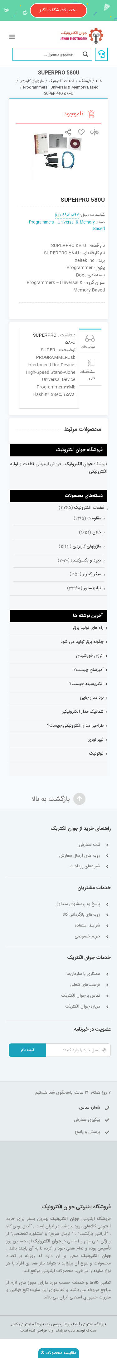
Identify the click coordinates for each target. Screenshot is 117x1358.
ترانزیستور (92, 588)
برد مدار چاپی (92, 697)
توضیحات (88, 347)
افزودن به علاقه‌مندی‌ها (81, 132)
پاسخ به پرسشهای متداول (78, 904)
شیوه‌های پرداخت (85, 866)
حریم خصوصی (87, 936)
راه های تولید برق (88, 628)
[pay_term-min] (62, 305)
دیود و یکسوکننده (86, 560)
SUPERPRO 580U (54, 339)
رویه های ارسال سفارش (79, 856)
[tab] (90, 341)
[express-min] (96, 305)
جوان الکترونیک (78, 464)
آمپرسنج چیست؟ (89, 670)
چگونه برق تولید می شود (82, 642)
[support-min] (79, 305)
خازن (96, 532)
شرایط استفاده (87, 925)
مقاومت (94, 518)
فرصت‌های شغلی (85, 985)
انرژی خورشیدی (90, 656)
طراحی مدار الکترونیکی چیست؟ (75, 726)
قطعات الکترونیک (89, 508)
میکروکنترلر (92, 574)
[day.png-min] (45, 305)
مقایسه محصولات (60, 1353)
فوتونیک (96, 754)
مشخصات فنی (87, 375)
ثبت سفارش (89, 845)
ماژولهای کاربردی (87, 546)
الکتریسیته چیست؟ (86, 684)
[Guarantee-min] (27, 305)
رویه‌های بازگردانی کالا (81, 914)
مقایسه (94, 132)
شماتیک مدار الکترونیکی (82, 711)
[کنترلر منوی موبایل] (12, 37)
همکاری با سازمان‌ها (83, 974)
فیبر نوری (96, 740)
